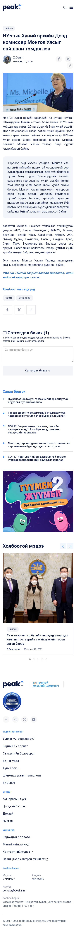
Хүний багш (11, 768)
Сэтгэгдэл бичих (36, 370)
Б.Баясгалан (14, 649)
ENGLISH (9, 783)
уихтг (9, 297)
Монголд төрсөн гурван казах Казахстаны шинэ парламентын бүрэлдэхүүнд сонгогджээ (39, 445)
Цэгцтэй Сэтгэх (14, 806)
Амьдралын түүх (14, 799)
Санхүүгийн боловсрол (19, 753)
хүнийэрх (24, 297)
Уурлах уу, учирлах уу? (18, 739)
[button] (65, 7)
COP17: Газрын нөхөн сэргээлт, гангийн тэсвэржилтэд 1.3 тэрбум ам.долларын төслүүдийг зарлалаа (33, 429)
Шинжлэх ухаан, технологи (22, 775)
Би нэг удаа (11, 761)
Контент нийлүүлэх (17, 852)
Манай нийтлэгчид (16, 844)
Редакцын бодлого (16, 837)
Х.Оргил (18, 57)
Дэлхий (8, 813)
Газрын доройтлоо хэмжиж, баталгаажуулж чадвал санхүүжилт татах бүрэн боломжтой (36, 414)
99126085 (38, 879)
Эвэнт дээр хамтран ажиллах (24, 859)
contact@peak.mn (14, 890)
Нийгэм (9, 28)
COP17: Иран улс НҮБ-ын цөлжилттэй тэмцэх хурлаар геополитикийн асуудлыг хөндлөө (37, 458)
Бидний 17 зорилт (15, 746)
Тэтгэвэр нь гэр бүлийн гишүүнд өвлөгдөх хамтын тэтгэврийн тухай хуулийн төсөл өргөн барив (37, 639)
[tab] (30, 659)
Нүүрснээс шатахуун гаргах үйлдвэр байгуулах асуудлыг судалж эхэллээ (38, 401)
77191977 (9, 879)
